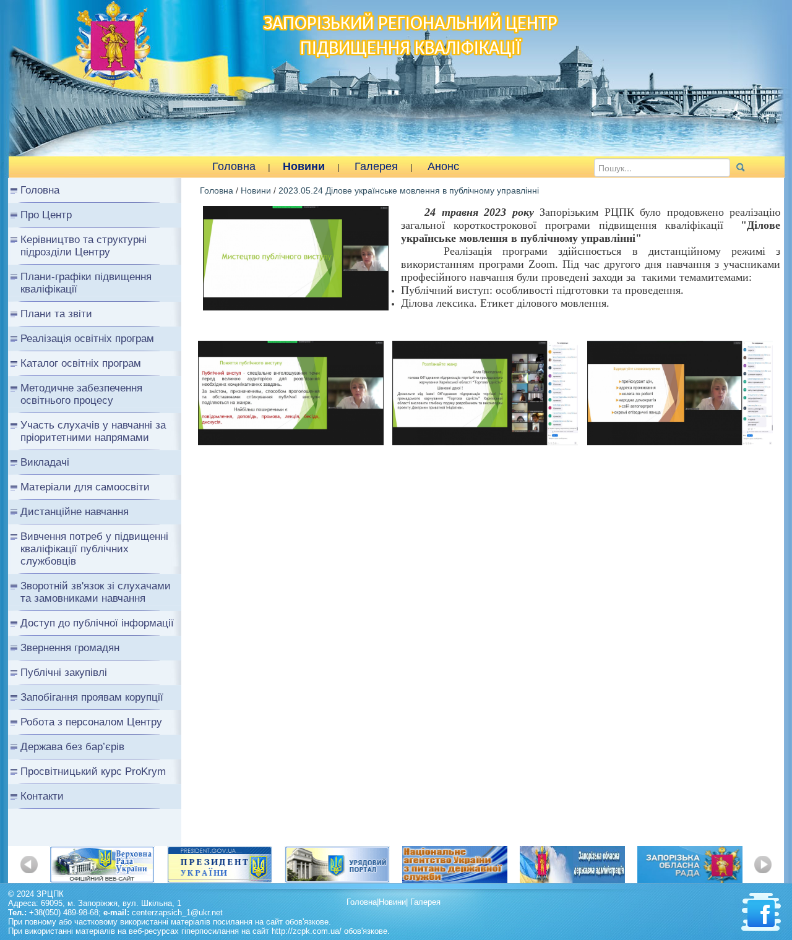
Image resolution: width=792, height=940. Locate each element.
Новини (304, 166)
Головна (234, 166)
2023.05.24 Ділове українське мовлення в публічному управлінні (408, 190)
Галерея (376, 166)
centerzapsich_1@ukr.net (177, 912)
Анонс (443, 166)
